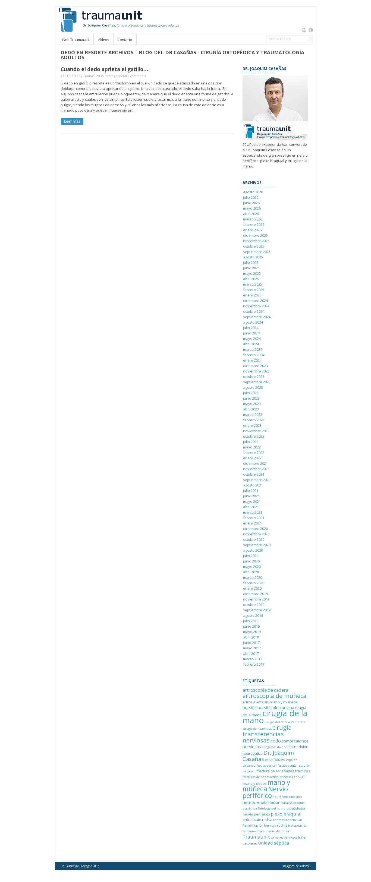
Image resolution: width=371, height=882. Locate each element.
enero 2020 (252, 588)
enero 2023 (252, 425)
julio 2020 (250, 555)
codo (276, 741)
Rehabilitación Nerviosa (259, 825)
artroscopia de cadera (265, 690)
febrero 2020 (253, 582)
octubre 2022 (253, 436)
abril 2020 (251, 572)
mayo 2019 (252, 631)
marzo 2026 (252, 219)
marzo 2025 (252, 284)
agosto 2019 (253, 615)
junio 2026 (251, 202)
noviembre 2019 (256, 599)
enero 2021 (252, 523)
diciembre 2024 (255, 300)
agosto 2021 (253, 485)
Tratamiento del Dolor (273, 831)
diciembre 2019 (255, 593)
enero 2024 (252, 360)
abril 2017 (251, 653)
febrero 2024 (253, 354)
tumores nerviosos (284, 837)
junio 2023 (251, 398)
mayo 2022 (252, 447)
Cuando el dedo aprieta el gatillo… (104, 69)
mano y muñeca (266, 785)
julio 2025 (250, 262)
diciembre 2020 (255, 528)
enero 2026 (252, 229)
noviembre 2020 (256, 534)
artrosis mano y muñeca (276, 702)
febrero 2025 (253, 289)
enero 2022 (252, 458)
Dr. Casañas (68, 866)
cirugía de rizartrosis (257, 729)
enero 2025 (252, 295)
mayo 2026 (252, 208)
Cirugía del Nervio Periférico (285, 722)
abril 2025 (251, 278)
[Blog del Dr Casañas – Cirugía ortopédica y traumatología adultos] (118, 31)
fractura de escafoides (275, 771)
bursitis (250, 707)
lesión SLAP (297, 777)
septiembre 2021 (257, 479)
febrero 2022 (253, 452)
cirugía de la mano (275, 717)
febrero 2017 (253, 664)
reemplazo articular (287, 820)
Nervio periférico (265, 792)
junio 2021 (251, 496)
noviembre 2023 (256, 371)
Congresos (269, 747)
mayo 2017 (252, 648)
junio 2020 (251, 561)
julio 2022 (250, 441)
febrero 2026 (253, 224)
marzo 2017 (252, 658)
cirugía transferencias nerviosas (267, 733)
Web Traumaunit (75, 39)
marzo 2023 (252, 414)
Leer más (72, 121)
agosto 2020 (253, 550)
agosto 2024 (253, 322)
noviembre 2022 (256, 430)
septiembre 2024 (257, 316)
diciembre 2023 (255, 365)
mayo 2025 (252, 273)
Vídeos (103, 39)
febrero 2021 (253, 517)
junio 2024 (251, 333)
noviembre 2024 (256, 306)
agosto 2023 (253, 387)
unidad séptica (273, 843)
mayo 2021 (252, 501)
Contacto (125, 39)
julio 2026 (250, 197)
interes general (116, 76)
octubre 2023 (253, 376)
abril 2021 (251, 506)
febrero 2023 (253, 420)
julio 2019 (250, 620)
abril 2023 (251, 409)
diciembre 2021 (255, 463)
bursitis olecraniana (275, 707)
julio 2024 (250, 327)
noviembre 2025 (256, 240)
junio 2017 (251, 642)
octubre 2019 (253, 604)
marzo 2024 (252, 349)
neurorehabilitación (287, 797)
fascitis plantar (266, 765)
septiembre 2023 (257, 382)
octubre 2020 (253, 539)
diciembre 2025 (255, 235)
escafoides (275, 759)
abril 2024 (251, 344)
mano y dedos (255, 783)
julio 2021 (250, 490)
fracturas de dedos (256, 777)
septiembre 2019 (257, 610)
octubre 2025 (253, 246)
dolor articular (287, 747)
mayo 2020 (252, 566)
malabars (304, 866)
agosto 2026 (253, 191)
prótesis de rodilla (257, 819)
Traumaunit (91, 76)
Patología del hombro (273, 808)
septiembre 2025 (257, 251)
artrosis (249, 702)
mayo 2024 (252, 338)
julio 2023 (250, 392)
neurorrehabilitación (262, 802)
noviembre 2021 (256, 468)
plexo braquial (286, 814)
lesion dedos (279, 777)
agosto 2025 (253, 257)
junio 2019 (251, 626)
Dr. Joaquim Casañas (268, 756)
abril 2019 (251, 637)
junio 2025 (251, 267)
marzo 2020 (252, 577)
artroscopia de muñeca (274, 696)
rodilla (282, 825)
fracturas (302, 771)
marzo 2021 (252, 512)
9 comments (137, 76)
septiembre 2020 (257, 544)
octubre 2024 (253, 311)
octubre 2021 (253, 474)
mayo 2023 (252, 403)
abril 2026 (251, 213)
